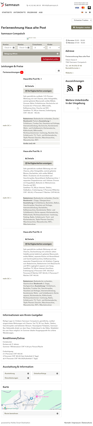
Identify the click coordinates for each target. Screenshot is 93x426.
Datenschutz (87, 423)
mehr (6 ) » (7, 278)
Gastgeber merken (82, 27)
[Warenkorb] (86, 12)
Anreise (6, 44)
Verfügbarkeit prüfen (50, 59)
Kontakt (67, 423)
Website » (69, 73)
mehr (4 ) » (7, 125)
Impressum (76, 423)
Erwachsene (37, 44)
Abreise (20, 44)
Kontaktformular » (73, 68)
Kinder (49, 44)
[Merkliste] (90, 12)
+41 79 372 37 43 (75, 66)
